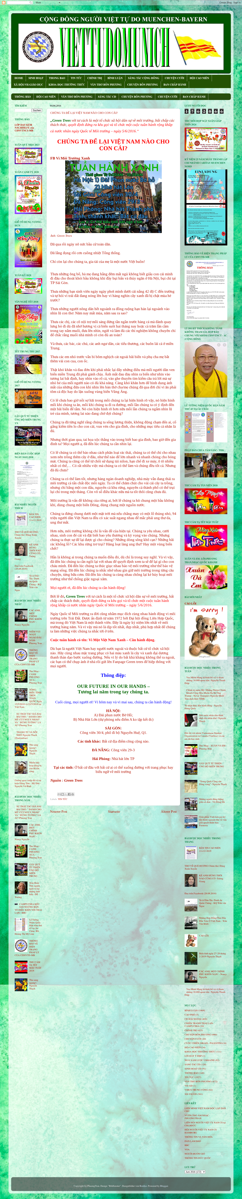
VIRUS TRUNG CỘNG (196, 1089)
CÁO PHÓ (190, 1014)
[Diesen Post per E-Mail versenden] (59, 794)
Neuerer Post (58, 811)
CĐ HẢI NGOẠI (193, 1019)
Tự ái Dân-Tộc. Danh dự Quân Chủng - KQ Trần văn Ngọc (212, 902)
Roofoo (143, 1185)
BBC (187, 1145)
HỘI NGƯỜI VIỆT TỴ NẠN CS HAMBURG (201, 1131)
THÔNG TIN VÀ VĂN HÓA (199, 1136)
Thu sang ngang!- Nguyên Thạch (33, 749)
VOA (187, 1149)
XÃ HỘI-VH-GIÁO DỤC (28, 84)
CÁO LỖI (190, 603)
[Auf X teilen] (66, 794)
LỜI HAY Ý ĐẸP (193, 1055)
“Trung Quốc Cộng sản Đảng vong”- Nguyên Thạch (213, 783)
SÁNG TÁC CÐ (107, 97)
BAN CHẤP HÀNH (175, 84)
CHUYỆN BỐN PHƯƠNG (142, 84)
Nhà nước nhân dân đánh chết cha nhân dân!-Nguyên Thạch (212, 718)
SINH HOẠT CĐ (193, 1068)
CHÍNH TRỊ (94, 78)
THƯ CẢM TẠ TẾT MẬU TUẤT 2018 (35, 966)
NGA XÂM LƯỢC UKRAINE (200, 1060)
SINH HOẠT (36, 78)
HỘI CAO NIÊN (199, 78)
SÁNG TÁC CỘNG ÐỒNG (143, 78)
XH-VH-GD (191, 1094)
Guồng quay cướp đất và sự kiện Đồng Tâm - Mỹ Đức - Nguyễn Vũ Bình (28, 783)
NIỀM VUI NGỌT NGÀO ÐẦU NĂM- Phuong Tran (35, 637)
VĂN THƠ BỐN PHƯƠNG (106, 84)
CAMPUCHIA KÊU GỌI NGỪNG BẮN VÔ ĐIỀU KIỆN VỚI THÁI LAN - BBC (28, 908)
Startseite (114, 811)
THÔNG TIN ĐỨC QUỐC (198, 1158)
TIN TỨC (76, 78)
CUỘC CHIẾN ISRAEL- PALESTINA (204, 1043)
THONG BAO (57, 78)
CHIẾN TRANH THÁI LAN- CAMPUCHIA (199, 1025)
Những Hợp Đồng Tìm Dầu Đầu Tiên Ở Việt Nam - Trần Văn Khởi (213, 920)
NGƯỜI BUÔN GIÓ (195, 1153)
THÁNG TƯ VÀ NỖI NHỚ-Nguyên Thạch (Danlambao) (26, 734)
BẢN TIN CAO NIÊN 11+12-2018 (35, 517)
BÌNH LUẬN (115, 78)
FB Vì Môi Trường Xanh (70, 158)
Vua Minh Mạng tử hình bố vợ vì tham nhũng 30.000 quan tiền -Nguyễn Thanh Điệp (205, 680)
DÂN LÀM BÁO (193, 1141)
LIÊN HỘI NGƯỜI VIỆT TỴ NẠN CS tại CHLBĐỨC (205, 1124)
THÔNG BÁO (23, 97)
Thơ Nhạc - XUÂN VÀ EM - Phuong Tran (213, 747)
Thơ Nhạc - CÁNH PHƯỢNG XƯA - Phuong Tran (35, 677)
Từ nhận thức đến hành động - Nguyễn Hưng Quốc (203, 707)
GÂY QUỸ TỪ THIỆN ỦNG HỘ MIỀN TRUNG (34, 870)
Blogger (164, 1185)
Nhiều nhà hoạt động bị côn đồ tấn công (35, 767)
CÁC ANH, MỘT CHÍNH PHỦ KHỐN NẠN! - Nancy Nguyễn (213, 974)
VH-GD (189, 1085)
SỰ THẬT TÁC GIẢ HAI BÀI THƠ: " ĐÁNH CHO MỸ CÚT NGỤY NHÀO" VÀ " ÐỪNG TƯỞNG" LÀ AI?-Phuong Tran (28, 719)
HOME (19, 78)
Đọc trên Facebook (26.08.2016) (24, 567)
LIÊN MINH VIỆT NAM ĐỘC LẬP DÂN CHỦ (205, 1110)
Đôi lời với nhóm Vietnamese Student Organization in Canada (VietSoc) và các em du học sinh (205, 735)
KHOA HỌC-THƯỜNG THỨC (67, 84)
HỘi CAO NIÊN (193, 1047)
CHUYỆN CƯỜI (174, 78)
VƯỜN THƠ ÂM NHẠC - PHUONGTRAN (197, 1117)
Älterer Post (169, 811)
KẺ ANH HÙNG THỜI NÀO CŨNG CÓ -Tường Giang (211, 878)
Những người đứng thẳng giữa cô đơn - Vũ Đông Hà (212, 800)
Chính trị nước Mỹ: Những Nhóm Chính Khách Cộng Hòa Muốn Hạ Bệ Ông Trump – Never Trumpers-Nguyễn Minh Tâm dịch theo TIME (205, 694)
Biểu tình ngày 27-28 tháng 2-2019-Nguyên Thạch (212, 955)
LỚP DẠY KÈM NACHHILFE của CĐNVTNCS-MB (24, 128)
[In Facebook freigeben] (69, 794)
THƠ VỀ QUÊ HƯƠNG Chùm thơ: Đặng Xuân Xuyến (26, 534)
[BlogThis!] (62, 794)
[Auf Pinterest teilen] (72, 794)
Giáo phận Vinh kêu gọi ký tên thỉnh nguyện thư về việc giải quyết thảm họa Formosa (213, 821)
